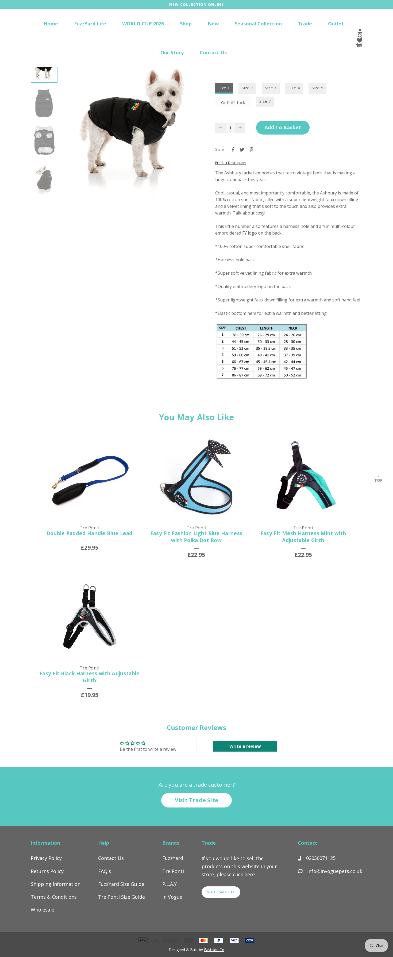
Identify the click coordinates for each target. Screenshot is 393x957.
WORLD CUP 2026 (143, 23)
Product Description (230, 162)
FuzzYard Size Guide (121, 884)
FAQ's (104, 871)
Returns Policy (47, 871)
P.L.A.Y (169, 884)
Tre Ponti (173, 871)
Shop (186, 23)
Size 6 (233, 101)
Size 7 (265, 101)
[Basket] (359, 46)
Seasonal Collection (258, 23)
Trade (305, 23)
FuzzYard (172, 858)
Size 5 (317, 87)
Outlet (336, 23)
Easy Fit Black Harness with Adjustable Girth (89, 677)
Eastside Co (214, 949)
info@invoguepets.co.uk (334, 871)
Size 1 (224, 87)
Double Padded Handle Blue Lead (90, 533)
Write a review (245, 746)
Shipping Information (55, 884)
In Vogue (172, 897)
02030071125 (320, 858)
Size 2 (247, 87)
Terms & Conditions (54, 897)
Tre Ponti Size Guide (121, 897)
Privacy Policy (46, 858)
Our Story (172, 52)
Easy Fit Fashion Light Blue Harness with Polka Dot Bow (196, 537)
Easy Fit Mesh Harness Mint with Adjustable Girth (303, 537)
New (213, 23)
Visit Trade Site (196, 800)
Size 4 (294, 87)
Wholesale (42, 909)
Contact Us (213, 52)
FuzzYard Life (90, 23)
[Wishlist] (359, 41)
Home (51, 23)
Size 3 (270, 87)
